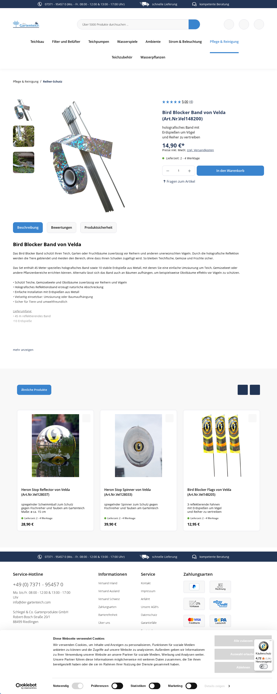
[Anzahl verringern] (167, 171)
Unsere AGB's (150, 607)
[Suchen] (194, 24)
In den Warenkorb (230, 170)
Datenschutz (149, 615)
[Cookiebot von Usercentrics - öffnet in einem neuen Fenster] (26, 686)
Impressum (148, 591)
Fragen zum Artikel (181, 181)
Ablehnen (243, 667)
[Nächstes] (127, 157)
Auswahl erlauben (243, 654)
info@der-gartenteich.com (32, 602)
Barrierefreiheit (107, 615)
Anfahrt (145, 599)
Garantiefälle (149, 623)
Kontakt (146, 583)
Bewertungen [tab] (61, 227)
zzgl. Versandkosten (200, 150)
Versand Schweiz (109, 599)
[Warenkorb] (244, 24)
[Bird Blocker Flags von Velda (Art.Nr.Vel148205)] (221, 470)
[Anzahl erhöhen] (189, 171)
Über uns (104, 623)
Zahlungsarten (107, 607)
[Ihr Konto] (259, 24)
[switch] (117, 686)
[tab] (28, 227)
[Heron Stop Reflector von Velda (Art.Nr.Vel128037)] (55, 470)
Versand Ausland (108, 591)
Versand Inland (107, 583)
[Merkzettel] (229, 24)
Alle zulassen (243, 640)
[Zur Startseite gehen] (42, 24)
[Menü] (270, 641)
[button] (23, 350)
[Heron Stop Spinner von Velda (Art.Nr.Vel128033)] (138, 470)
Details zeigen (215, 686)
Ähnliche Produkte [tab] (34, 390)
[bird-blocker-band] (87, 157)
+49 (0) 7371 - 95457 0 (38, 584)
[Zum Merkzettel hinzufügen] (128, 107)
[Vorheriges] (48, 157)
